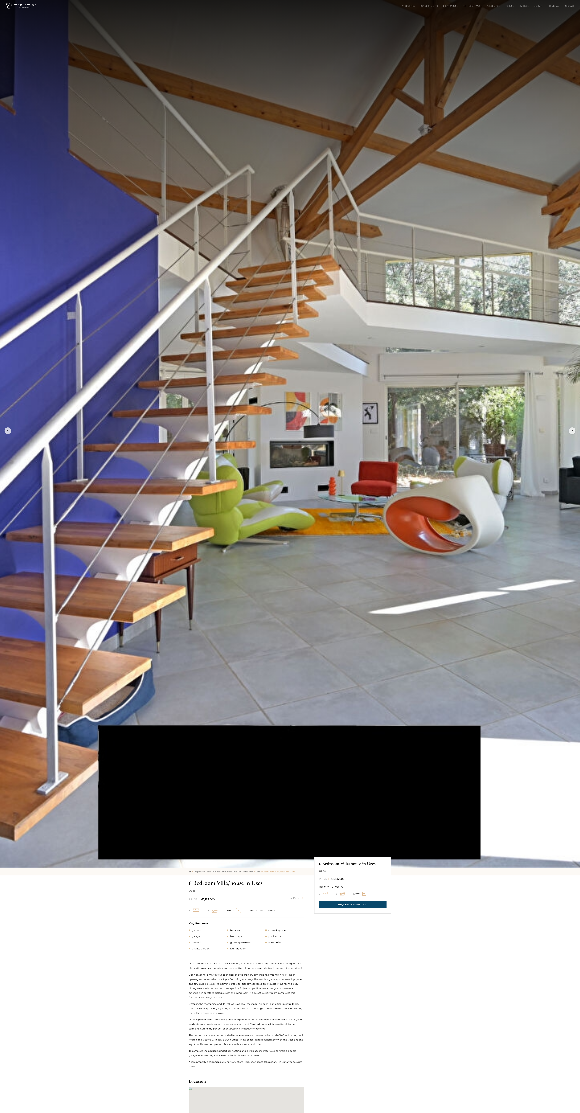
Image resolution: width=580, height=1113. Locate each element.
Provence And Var (231, 871)
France (216, 871)
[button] (353, 904)
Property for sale (202, 871)
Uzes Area (248, 871)
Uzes (257, 871)
